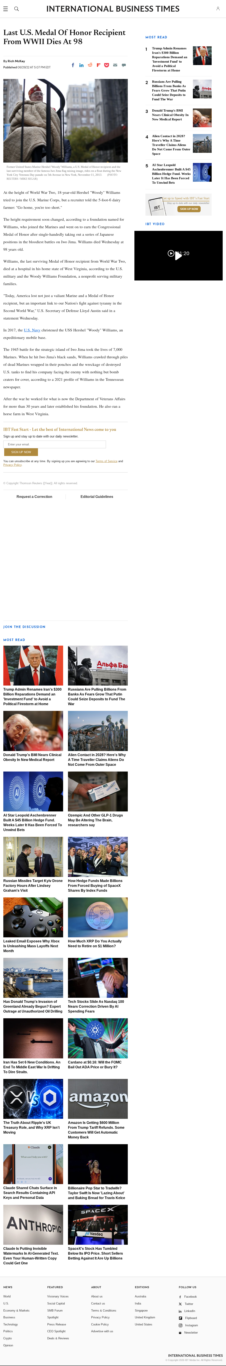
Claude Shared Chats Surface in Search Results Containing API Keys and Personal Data (30, 1193)
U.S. (6, 1303)
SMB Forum (55, 1310)
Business (9, 1317)
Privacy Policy (12, 465)
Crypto (7, 1338)
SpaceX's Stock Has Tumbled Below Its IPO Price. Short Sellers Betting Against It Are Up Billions (95, 1253)
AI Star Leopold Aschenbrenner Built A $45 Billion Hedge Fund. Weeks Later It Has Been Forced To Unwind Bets (171, 173)
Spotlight (52, 1317)
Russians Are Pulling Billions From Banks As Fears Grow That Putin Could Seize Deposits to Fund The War (169, 90)
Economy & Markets (16, 1310)
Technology (10, 1324)
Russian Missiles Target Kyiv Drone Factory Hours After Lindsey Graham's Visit (33, 885)
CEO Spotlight (56, 1331)
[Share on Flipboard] (99, 65)
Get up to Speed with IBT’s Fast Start (185, 198)
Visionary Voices (58, 1296)
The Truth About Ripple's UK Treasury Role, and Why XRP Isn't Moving (31, 1127)
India (138, 1303)
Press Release (56, 1324)
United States (143, 1324)
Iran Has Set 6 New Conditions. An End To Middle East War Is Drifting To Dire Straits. (31, 1067)
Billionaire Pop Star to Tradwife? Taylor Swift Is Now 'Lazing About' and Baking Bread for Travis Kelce (96, 1193)
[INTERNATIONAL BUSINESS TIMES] (113, 9)
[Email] (115, 65)
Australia (140, 1296)
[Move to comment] (124, 65)
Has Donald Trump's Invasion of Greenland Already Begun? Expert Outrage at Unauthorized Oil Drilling (32, 1006)
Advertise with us (102, 1331)
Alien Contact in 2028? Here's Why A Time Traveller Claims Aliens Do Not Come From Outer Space (97, 759)
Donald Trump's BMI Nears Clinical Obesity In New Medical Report (170, 115)
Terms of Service (106, 461)
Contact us (98, 1303)
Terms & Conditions (103, 1310)
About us (97, 1296)
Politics (8, 1331)
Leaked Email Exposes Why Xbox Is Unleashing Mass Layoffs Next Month (31, 946)
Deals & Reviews (58, 1338)
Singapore (141, 1310)
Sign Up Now (189, 209)
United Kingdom (145, 1317)
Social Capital (56, 1303)
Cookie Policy (100, 1324)
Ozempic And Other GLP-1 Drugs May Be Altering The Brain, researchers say (95, 820)
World (7, 1296)
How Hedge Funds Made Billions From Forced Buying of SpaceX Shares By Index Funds (95, 885)
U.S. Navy (32, 330)
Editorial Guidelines (97, 497)
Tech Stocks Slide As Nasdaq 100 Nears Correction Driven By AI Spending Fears (96, 1006)
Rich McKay (16, 61)
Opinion (8, 1345)
